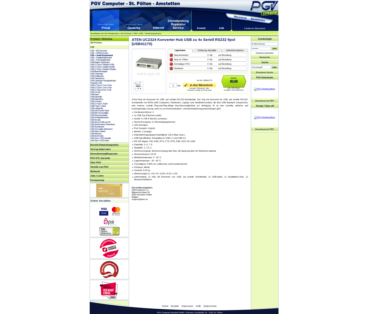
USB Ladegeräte (96, 108)
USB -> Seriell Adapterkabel (150, 33)
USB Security (95, 120)
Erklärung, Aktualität (207, 50)
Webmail (95, 171)
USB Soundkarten (97, 127)
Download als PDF (264, 101)
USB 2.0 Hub (95, 92)
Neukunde (265, 57)
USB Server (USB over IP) (100, 122)
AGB (221, 28)
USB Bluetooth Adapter (98, 71)
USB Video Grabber (97, 131)
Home (165, 306)
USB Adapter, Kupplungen (100, 62)
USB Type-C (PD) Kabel (99, 140)
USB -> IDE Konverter (98, 51)
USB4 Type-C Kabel (98, 106)
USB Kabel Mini (96, 97)
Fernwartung (97, 180)
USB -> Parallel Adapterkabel (101, 57)
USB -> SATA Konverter (99, 53)
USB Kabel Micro (96, 99)
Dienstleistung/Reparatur (104, 153)
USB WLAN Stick (97, 136)
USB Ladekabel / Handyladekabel (103, 80)
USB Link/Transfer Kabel (99, 110)
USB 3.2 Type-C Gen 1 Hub (101, 87)
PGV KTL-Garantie (100, 158)
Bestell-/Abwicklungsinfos (104, 145)
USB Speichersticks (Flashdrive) (102, 124)
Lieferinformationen (235, 50)
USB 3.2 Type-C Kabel (98, 103)
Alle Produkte (126, 33)
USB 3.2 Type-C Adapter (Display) (103, 69)
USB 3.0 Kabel (95, 101)
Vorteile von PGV (99, 167)
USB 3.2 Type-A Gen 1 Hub (100, 90)
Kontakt (201, 28)
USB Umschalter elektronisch (101, 129)
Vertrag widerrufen (100, 149)
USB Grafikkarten (97, 76)
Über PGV (95, 162)
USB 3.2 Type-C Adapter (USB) (102, 64)
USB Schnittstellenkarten (99, 117)
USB (135, 33)
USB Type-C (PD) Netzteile (100, 138)
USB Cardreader (96, 74)
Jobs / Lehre (97, 175)
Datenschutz (210, 306)
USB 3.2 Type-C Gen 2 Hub (101, 85)
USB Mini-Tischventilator (99, 113)
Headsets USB (96, 83)
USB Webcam (95, 133)
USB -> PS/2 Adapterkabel (100, 60)
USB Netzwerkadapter (99, 115)
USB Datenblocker (97, 78)
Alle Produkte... (96, 42)
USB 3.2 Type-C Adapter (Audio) (102, 67)
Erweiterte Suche (264, 72)
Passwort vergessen (265, 53)
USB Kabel (94, 94)
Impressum (187, 306)
